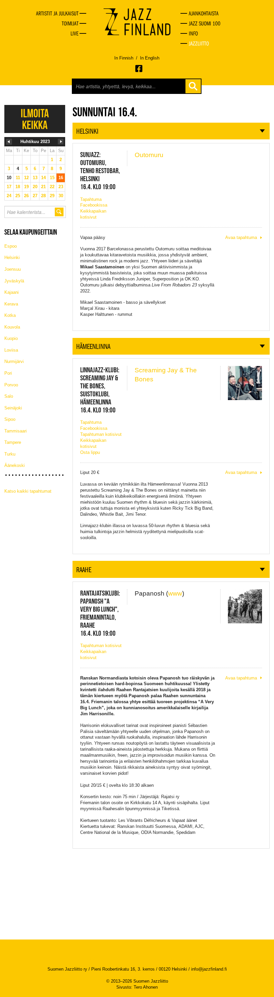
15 (52, 177)
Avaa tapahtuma (241, 237)
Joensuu (12, 269)
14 (43, 177)
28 (43, 195)
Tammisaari (15, 430)
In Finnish (123, 57)
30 (60, 195)
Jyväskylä (14, 280)
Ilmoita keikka (35, 119)
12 (26, 177)
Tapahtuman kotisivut (101, 434)
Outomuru (149, 154)
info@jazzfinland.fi (209, 969)
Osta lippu (90, 452)
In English (149, 57)
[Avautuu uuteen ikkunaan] (139, 69)
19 (26, 186)
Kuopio (11, 338)
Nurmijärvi (14, 361)
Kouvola (12, 327)
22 (52, 186)
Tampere (12, 442)
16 (60, 177)
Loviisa (11, 350)
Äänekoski (14, 465)
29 (52, 195)
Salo (8, 396)
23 (60, 186)
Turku (9, 454)
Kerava (11, 303)
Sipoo (9, 419)
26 (26, 195)
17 (9, 186)
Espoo (10, 246)
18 (17, 186)
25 (17, 195)
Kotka (10, 315)
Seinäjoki (13, 407)
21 (43, 186)
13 (35, 177)
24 (9, 195)
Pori (8, 373)
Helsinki (12, 257)
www (175, 593)
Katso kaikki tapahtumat (27, 491)
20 (35, 186)
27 (35, 195)
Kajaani (11, 292)
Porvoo (11, 384)
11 (18, 177)
